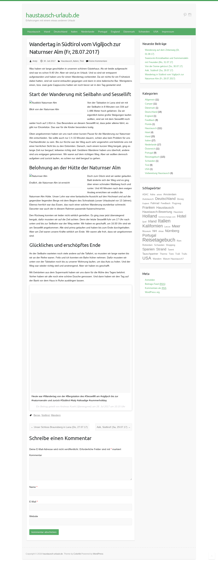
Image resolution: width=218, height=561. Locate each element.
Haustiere (178, 212)
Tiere (171, 254)
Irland (47, 31)
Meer (176, 226)
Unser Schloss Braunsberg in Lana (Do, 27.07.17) (59, 427)
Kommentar (35, 455)
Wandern (56, 415)
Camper (149, 103)
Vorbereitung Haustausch (157, 173)
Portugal (102, 31)
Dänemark (129, 31)
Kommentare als (155, 288)
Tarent (171, 249)
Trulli (177, 254)
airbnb (159, 195)
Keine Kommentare (98, 61)
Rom (179, 240)
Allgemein (150, 99)
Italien (74, 31)
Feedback (150, 120)
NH (154, 231)
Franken (148, 207)
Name (33, 487)
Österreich (150, 148)
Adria (152, 194)
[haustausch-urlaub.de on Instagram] (190, 15)
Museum (146, 231)
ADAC (145, 194)
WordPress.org (152, 292)
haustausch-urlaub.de (52, 15)
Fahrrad (155, 203)
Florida (148, 124)
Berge (37, 415)
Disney (180, 199)
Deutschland (60, 31)
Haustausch (33, 31)
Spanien (148, 249)
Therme (163, 254)
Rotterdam (147, 245)
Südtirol (45, 415)
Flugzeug (176, 203)
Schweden (144, 31)
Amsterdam (169, 194)
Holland (149, 216)
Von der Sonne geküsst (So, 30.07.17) (164, 66)
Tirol (82, 61)
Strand (161, 249)
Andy (35, 61)
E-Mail (33, 501)
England (115, 31)
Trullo (184, 254)
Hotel (147, 132)
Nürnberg (172, 231)
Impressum (168, 31)
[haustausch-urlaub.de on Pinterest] (185, 15)
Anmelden (150, 280)
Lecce (167, 226)
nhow (161, 231)
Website (33, 516)
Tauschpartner (150, 253)
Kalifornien (152, 225)
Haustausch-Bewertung (157, 211)
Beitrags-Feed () (155, 284)
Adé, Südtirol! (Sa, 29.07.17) (113, 427)
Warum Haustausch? (173, 259)
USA (155, 31)
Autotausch (148, 199)
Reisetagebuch (152, 157)
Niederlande (87, 31)
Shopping (170, 245)
